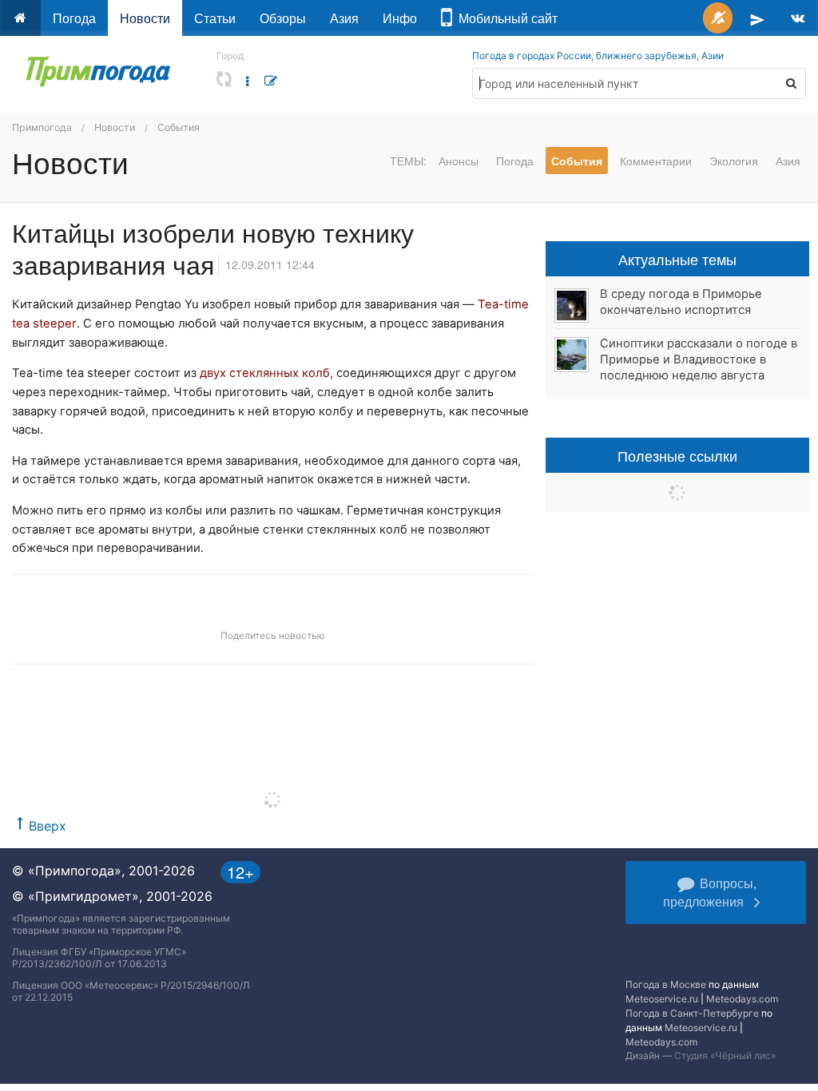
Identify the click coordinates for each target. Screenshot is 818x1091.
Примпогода (42, 127)
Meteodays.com (742, 999)
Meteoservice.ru (661, 999)
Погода (74, 18)
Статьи (215, 18)
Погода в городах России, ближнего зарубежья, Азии (598, 55)
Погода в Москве (665, 984)
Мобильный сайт (505, 18)
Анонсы (458, 161)
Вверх (47, 826)
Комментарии (656, 161)
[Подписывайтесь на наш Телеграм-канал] (757, 18)
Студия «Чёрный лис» (725, 1055)
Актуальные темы (677, 258)
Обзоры (283, 18)
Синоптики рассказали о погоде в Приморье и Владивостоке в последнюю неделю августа (698, 359)
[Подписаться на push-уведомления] (717, 18)
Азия (344, 18)
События (178, 127)
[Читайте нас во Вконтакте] (797, 18)
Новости (145, 18)
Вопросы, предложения (709, 892)
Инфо (400, 18)
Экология (733, 161)
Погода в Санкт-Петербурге (692, 1013)
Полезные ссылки (677, 455)
